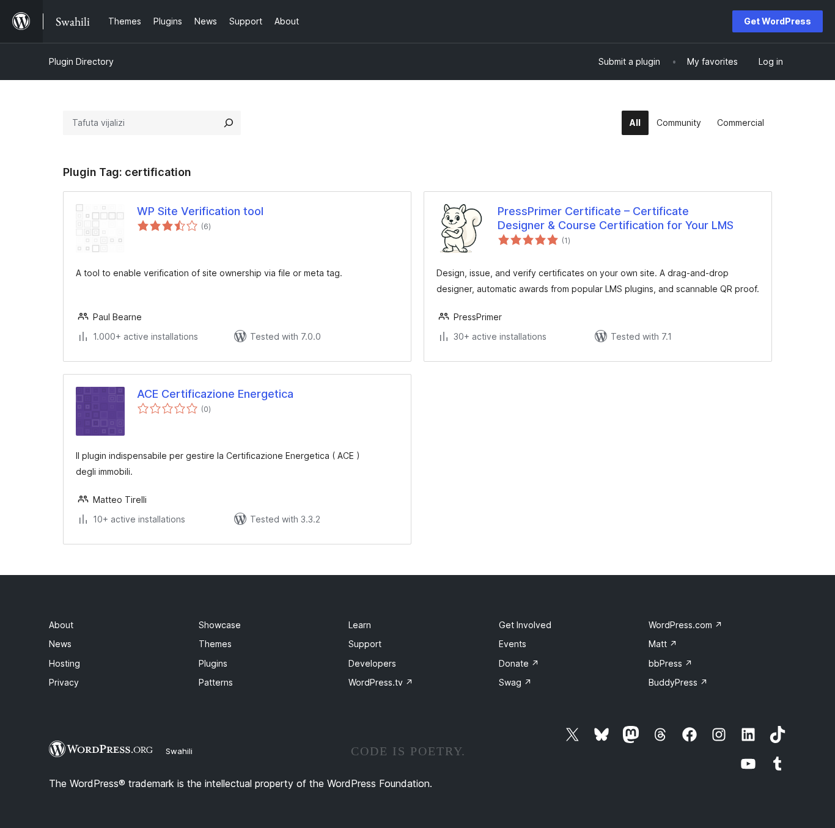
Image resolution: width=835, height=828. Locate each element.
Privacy (64, 682)
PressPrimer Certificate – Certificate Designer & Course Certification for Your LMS (616, 218)
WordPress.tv (380, 682)
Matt (663, 644)
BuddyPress (678, 682)
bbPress (671, 663)
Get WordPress (777, 21)
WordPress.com (686, 625)
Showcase (220, 625)
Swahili (179, 751)
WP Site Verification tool (200, 211)
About (61, 625)
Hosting (64, 663)
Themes (215, 644)
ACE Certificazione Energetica (215, 393)
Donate (519, 663)
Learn (359, 625)
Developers (372, 663)
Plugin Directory (81, 61)
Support (364, 644)
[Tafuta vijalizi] (228, 123)
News (60, 644)
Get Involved (525, 625)
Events (512, 644)
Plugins (213, 663)
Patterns (216, 682)
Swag (515, 682)
